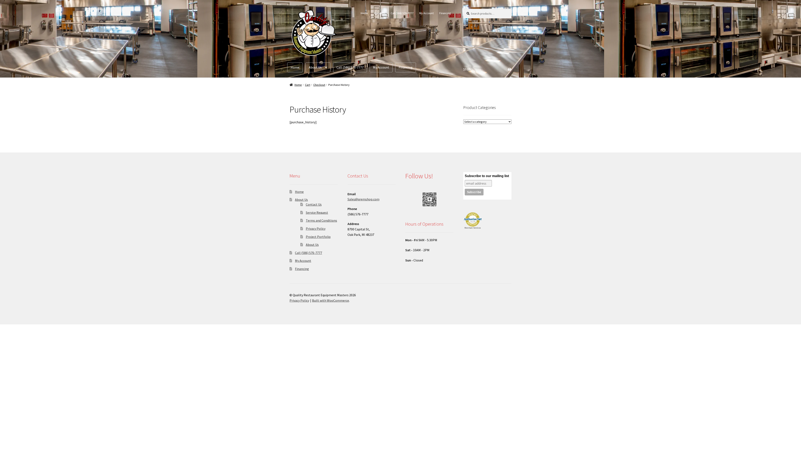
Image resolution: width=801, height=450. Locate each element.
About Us (379, 13)
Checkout (319, 85)
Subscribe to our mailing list (487, 176)
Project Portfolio (318, 237)
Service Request (317, 212)
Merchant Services (473, 228)
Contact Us (314, 204)
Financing (445, 13)
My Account (426, 13)
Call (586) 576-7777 (402, 13)
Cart (307, 85)
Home (364, 13)
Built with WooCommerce (330, 300)
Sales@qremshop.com (363, 199)
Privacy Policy (315, 228)
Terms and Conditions (321, 220)
